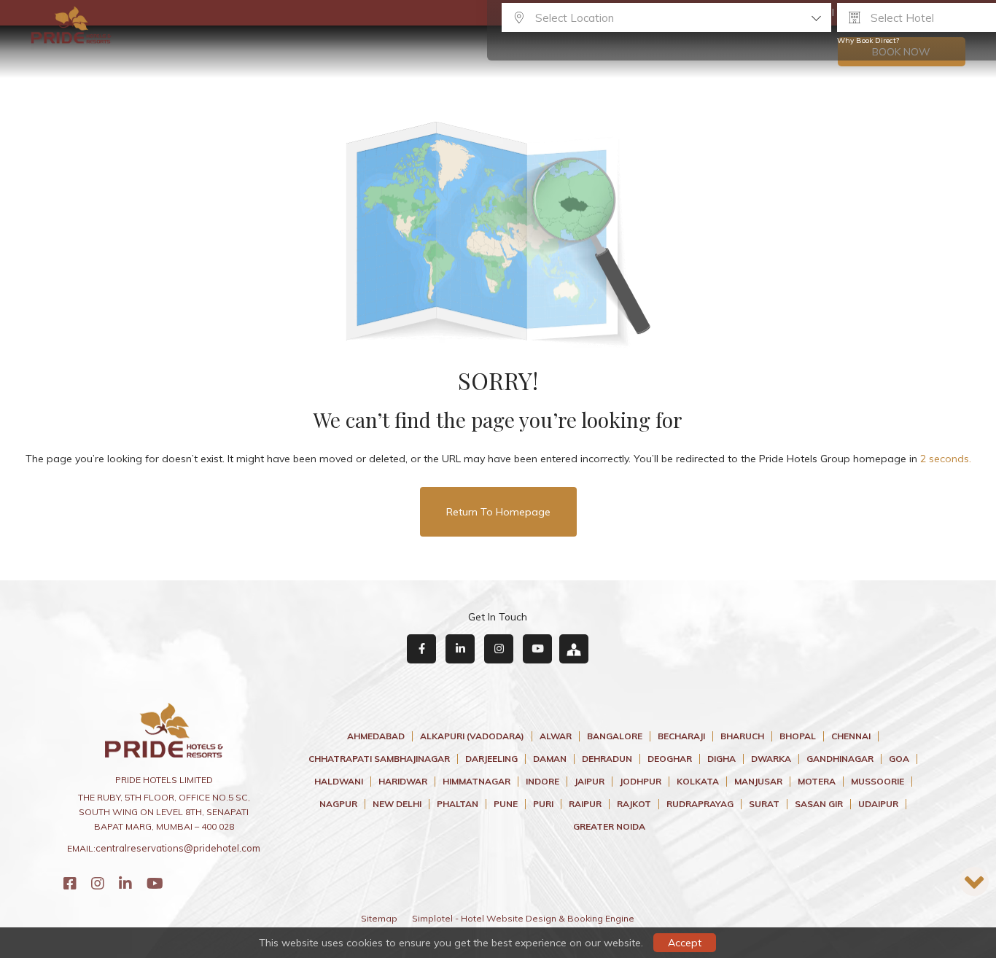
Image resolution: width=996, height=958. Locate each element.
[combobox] (666, 17)
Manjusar (758, 781)
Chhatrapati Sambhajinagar (379, 759)
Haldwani (338, 781)
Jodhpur (640, 781)
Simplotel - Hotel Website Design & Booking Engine (523, 918)
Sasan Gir (819, 804)
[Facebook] (70, 883)
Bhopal (797, 736)
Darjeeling (491, 759)
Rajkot (634, 804)
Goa (899, 759)
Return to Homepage (498, 511)
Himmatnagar (476, 781)
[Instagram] (97, 883)
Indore (542, 781)
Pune (506, 804)
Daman (550, 759)
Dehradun (607, 759)
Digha (721, 759)
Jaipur (589, 781)
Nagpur (338, 804)
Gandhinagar (840, 759)
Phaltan (457, 804)
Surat (764, 804)
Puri (543, 804)
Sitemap (379, 918)
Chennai (851, 736)
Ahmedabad (376, 736)
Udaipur (878, 804)
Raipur (585, 804)
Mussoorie (877, 781)
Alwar (556, 736)
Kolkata (698, 781)
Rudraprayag (700, 804)
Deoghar (669, 759)
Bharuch (742, 736)
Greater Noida (609, 827)
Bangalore (614, 736)
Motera (817, 781)
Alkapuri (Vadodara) (472, 736)
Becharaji (681, 736)
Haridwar (402, 781)
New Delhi (397, 804)
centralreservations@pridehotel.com (178, 848)
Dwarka (771, 759)
